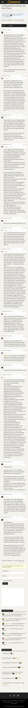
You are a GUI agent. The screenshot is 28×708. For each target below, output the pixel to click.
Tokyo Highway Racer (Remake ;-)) (9, 662)
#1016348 (25, 144)
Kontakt (21, 702)
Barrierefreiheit (21, 700)
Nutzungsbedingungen (8, 702)
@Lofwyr (6, 355)
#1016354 (25, 350)
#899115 (25, 29)
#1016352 (25, 311)
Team (9, 700)
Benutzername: (5, 571)
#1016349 (25, 218)
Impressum (4, 700)
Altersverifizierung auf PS (7, 678)
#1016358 (25, 494)
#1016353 (25, 335)
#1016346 (25, 75)
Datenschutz (14, 700)
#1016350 (25, 227)
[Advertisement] (12, 597)
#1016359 (25, 517)
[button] (26, 2)
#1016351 (25, 249)
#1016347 (25, 115)
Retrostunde (13, 628)
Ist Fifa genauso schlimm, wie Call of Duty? (13, 6)
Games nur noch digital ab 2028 (9, 667)
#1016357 (25, 461)
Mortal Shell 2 (5, 653)
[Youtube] (18, 695)
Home (2, 10)
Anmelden (5, 583)
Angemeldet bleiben (8, 580)
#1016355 (25, 365)
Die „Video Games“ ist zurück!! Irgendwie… (11, 683)
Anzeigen (17, 702)
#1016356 (25, 374)
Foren (7, 10)
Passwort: (4, 576)
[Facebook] (10, 695)
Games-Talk (12, 10)
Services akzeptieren (6, 658)
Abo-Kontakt (14, 703)
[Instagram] (14, 695)
